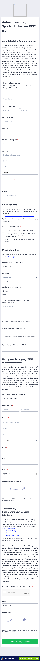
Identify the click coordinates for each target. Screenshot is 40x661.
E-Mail (5, 191)
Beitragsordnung (11, 533)
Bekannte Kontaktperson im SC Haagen (16, 345)
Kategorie (6, 273)
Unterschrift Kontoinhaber (12, 481)
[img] (16, 488)
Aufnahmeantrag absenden (20, 642)
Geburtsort (6, 128)
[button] (36, 121)
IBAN (4, 447)
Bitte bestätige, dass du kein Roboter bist (17, 586)
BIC (3, 459)
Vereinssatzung (11, 531)
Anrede (5, 95)
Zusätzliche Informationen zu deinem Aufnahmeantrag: (15, 301)
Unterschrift (7, 612)
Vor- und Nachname (9, 106)
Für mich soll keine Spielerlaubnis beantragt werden (19, 240)
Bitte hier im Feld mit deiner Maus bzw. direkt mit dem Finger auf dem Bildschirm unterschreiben (20, 499)
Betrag (4, 294)
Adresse (5, 151)
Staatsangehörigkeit (10, 140)
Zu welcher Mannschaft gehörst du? (15, 328)
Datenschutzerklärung (13, 535)
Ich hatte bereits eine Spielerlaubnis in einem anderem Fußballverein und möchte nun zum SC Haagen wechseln (21, 235)
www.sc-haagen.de (8, 528)
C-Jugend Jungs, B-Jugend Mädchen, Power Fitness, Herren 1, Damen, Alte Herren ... (18, 337)
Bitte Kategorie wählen (8, 281)
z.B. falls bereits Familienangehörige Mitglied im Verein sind (17, 321)
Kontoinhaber (7, 406)
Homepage (11, 257)
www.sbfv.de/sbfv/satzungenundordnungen (19, 216)
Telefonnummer (8, 180)
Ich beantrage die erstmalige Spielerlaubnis (19, 230)
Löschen (26, 495)
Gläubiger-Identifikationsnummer (14, 394)
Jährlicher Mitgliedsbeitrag (12, 287)
